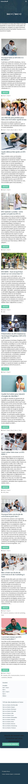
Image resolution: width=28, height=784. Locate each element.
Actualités (5, 685)
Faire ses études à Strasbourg (10, 725)
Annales (5, 675)
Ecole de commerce (8, 613)
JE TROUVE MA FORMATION (11, 744)
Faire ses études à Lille (8, 713)
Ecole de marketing (20, 613)
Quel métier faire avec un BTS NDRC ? (12, 453)
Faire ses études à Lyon (8, 715)
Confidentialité (17, 774)
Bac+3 (12, 130)
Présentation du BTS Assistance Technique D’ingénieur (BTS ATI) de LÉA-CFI (13, 336)
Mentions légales (9, 774)
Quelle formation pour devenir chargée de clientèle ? (13, 395)
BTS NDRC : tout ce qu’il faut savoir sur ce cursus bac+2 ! (12, 273)
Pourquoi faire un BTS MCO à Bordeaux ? (12, 59)
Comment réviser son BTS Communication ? (11, 638)
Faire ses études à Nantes (9, 719)
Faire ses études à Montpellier (10, 717)
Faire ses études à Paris (8, 721)
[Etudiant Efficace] (4, 1)
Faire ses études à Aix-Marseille (10, 705)
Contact (3, 774)
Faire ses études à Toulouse (9, 727)
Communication (15, 675)
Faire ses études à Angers (9, 707)
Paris (7, 492)
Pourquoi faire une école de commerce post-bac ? (12, 515)
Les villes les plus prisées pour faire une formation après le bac (14, 119)
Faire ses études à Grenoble (9, 711)
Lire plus (5, 92)
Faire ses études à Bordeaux (9, 709)
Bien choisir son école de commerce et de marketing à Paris (12, 575)
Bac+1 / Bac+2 (6, 95)
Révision (10, 677)
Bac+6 (4, 693)
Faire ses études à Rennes (9, 723)
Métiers (4, 696)
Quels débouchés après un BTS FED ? (13, 153)
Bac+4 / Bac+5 (18, 130)
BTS (4, 312)
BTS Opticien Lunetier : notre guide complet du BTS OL (12, 213)
